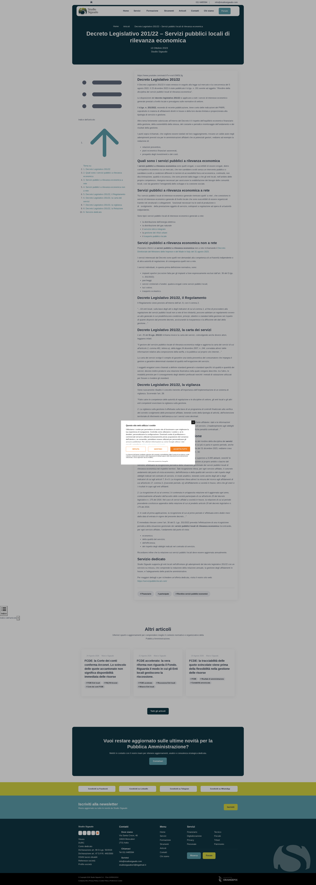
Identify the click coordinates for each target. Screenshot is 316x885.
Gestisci (158, 449)
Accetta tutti (180, 449)
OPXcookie (151, 461)
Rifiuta (135, 449)
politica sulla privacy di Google (153, 444)
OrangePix (165, 461)
